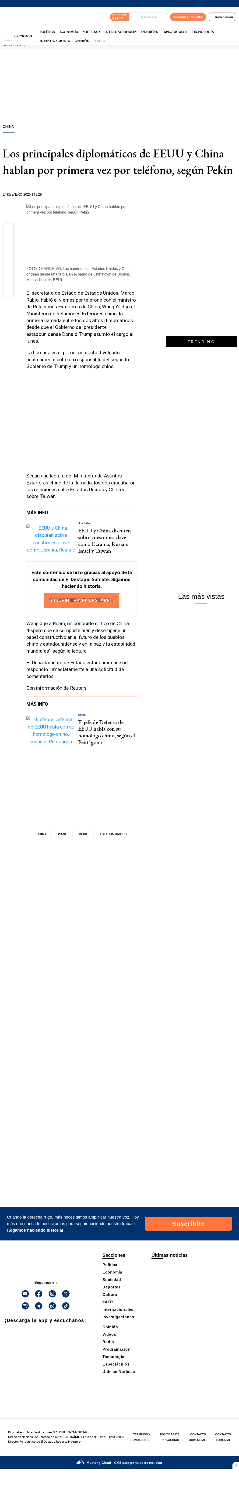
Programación (116, 1349)
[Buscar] (103, 17)
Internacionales (121, 32)
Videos (109, 1334)
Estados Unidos (113, 834)
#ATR (107, 1302)
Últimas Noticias (118, 1372)
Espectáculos (174, 32)
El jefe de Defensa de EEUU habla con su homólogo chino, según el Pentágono (106, 732)
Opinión (82, 41)
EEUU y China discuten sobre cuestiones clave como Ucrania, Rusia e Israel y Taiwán (104, 540)
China (41, 834)
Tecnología (203, 32)
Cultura (109, 1295)
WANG (62, 834)
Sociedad (91, 32)
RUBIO (83, 834)
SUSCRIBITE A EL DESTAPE (80, 600)
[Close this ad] (235, 1465)
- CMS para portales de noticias (124, 1463)
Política (47, 32)
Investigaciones (55, 41)
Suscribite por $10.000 (188, 17)
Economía (69, 32)
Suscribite (188, 1223)
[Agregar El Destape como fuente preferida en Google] (136, 194)
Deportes (149, 32)
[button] (8, 229)
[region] (119, 87)
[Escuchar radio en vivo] (148, 17)
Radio (99, 41)
